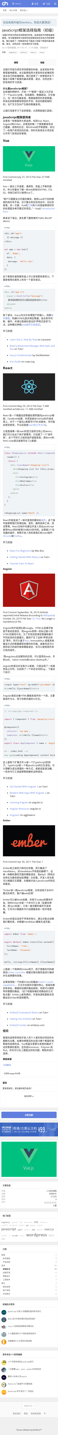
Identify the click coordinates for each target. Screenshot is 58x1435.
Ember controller (17, 972)
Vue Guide (15, 361)
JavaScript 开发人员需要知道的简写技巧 (24, 1311)
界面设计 (6, 1276)
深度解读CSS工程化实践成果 (20, 1341)
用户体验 (6, 1290)
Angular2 (14, 814)
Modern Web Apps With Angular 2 (28, 792)
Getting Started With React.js (25, 557)
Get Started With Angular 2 (24, 786)
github (33, 1225)
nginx (20, 1229)
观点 (3, 1283)
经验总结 (6, 1286)
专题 (4, 10)
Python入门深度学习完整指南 (20, 1384)
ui (9, 1235)
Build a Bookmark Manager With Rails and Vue (32, 347)
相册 (42, 62)
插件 (43, 520)
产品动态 (6, 1262)
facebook (13, 1225)
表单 (3, 1239)
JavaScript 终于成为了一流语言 (21, 1391)
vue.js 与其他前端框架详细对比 (21, 1326)
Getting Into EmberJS (21, 1018)
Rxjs (27, 640)
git (27, 1225)
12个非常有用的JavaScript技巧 (20, 1361)
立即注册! (29, 1115)
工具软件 (6, 1279)
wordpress (36, 1234)
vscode (15, 1235)
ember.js (23, 52)
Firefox (17, 535)
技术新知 (6, 1258)
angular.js (13, 52)
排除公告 (54, 22)
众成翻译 (7, 1065)
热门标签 (7, 1215)
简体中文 (28, 1405)
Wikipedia (48, 615)
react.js (33, 52)
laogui (12, 1073)
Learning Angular (19, 802)
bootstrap (28, 1222)
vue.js (42, 52)
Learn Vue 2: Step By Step (23, 339)
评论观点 (6, 1294)
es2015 (4, 1225)
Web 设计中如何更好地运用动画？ (22, 1318)
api (21, 1222)
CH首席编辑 (10, 47)
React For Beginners (20, 550)
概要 (16, 62)
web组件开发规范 (30, 324)
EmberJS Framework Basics (24, 1012)
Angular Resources (20, 808)
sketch (4, 1235)
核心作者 (13, 10)
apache (15, 1222)
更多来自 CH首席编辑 (12, 1354)
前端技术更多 (9, 1304)
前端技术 (44, 47)
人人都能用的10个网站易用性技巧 (22, 1333)
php (33, 1229)
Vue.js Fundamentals (21, 355)
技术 (3, 1265)
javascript (8, 1229)
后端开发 (6, 1272)
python (40, 1229)
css (36, 1222)
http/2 (39, 1225)
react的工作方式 (36, 424)
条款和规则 (36, 1413)
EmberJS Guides (18, 1025)
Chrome (7, 535)
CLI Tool (36, 618)
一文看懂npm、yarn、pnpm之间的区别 (24, 1369)
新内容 (23, 10)
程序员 (51, 1235)
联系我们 (17, 1413)
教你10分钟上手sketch (17, 1376)
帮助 (26, 1413)
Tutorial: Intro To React (22, 563)
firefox (22, 1225)
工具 (30, 205)
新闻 (3, 1255)
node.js (27, 1229)
